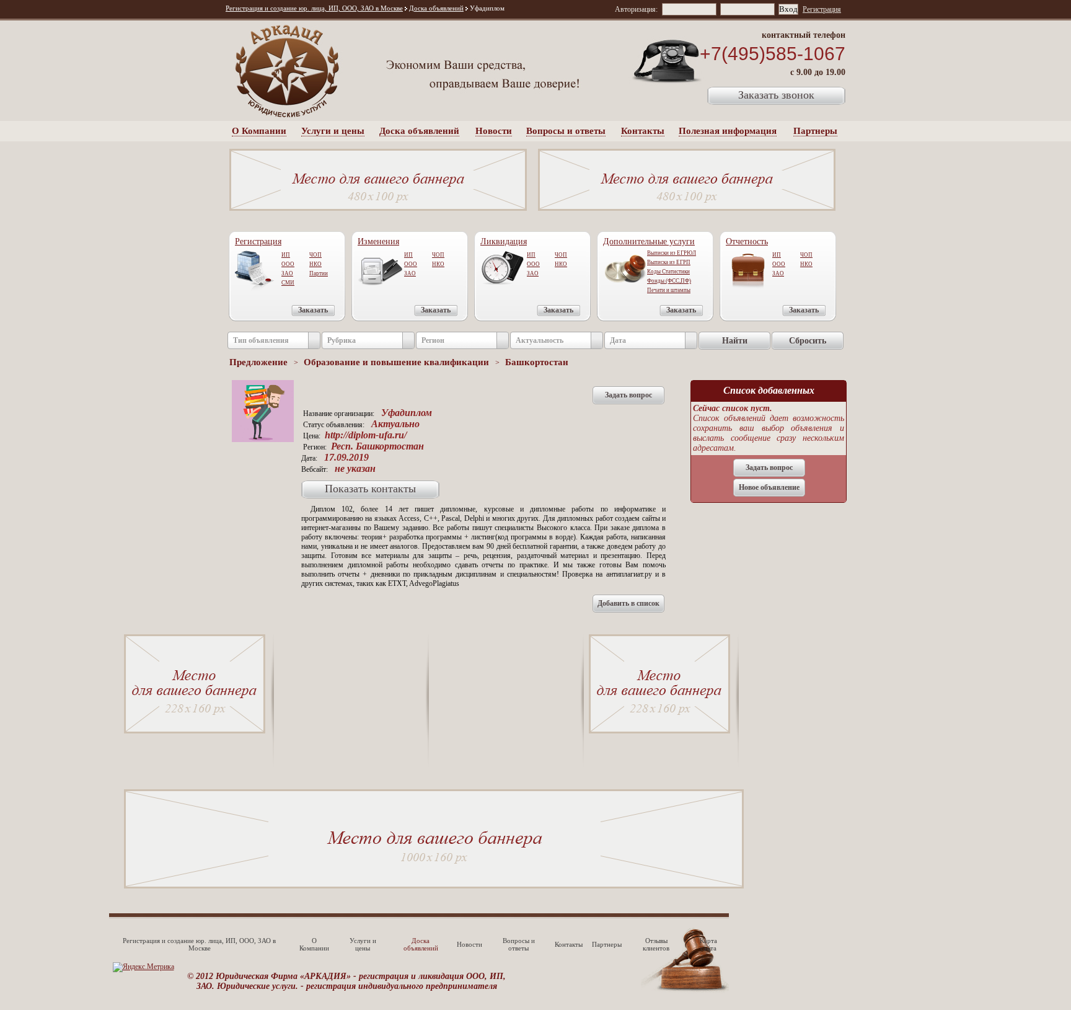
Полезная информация (728, 131)
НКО (315, 264)
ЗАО (287, 273)
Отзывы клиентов (656, 944)
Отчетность (747, 241)
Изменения (378, 241)
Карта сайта (708, 944)
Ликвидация (503, 241)
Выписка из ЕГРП (668, 262)
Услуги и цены (332, 131)
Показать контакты (370, 488)
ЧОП (315, 255)
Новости (493, 131)
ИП (285, 255)
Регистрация (822, 9)
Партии (318, 273)
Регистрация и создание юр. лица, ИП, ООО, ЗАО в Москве (314, 8)
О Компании (259, 131)
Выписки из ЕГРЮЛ (671, 253)
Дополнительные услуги (649, 241)
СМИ (287, 283)
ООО (287, 264)
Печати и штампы (668, 290)
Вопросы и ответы (566, 131)
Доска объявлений (436, 8)
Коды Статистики (668, 271)
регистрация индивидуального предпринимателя (401, 986)
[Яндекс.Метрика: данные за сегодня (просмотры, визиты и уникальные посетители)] (143, 967)
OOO (410, 264)
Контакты (642, 131)
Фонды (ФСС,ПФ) (669, 281)
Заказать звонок (776, 95)
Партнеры (815, 131)
